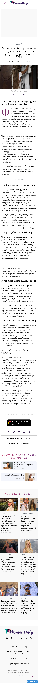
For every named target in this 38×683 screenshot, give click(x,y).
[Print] (29, 94)
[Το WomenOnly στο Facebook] (7, 638)
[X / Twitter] (13, 94)
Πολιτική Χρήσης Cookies (19, 659)
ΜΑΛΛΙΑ (19, 44)
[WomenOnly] (19, 3)
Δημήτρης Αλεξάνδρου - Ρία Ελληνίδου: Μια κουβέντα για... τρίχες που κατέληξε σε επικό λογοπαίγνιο (28, 523)
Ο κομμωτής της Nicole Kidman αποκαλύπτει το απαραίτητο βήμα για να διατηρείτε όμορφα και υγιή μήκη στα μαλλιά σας (28, 565)
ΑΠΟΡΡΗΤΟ (33, 682)
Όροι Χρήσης (24, 646)
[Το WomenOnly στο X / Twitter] (21, 638)
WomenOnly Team (12, 61)
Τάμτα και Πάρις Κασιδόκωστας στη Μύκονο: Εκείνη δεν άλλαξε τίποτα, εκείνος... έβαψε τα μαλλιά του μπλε (9, 607)
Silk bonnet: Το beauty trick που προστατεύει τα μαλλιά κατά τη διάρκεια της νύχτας (28, 607)
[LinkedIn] (19, 94)
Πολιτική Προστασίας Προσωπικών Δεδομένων (19, 653)
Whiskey (30, 676)
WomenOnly (19, 632)
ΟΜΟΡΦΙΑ (25, 443)
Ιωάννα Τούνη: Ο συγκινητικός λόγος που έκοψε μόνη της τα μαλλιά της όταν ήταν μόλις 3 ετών (8, 563)
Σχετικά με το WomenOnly (19, 664)
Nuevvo (15, 676)
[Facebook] (8, 94)
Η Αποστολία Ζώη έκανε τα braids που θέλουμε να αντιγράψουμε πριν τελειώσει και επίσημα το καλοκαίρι (9, 523)
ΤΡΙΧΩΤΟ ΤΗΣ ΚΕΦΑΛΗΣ (14, 439)
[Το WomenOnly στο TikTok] (16, 638)
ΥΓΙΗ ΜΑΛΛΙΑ (14, 443)
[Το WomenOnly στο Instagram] (11, 638)
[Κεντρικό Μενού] (4, 3)
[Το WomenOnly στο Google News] (26, 638)
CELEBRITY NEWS (27, 513)
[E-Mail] (24, 94)
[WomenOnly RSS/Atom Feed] (31, 638)
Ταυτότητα (13, 646)
